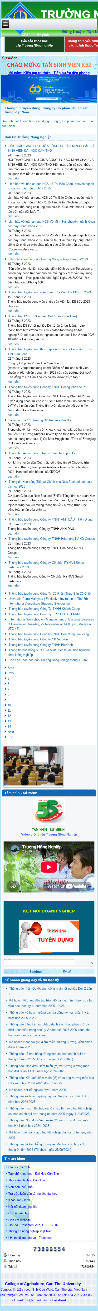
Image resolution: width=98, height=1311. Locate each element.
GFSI (45, 1225)
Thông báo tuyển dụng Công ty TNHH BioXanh (41, 645)
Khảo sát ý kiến (19, 1200)
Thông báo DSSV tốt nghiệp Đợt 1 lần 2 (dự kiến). (43, 316)
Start (11, 668)
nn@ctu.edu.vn (25, 1238)
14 (9, 726)
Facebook (45, 1238)
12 (9, 716)
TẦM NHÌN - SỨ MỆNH (48, 830)
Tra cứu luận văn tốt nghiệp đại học (32, 1193)
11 (9, 710)
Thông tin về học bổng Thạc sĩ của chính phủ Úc (42, 453)
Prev (11, 673)
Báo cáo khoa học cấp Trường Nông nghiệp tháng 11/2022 (49, 660)
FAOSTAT (12, 1225)
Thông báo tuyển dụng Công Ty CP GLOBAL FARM (44, 614)
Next (11, 732)
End (10, 737)
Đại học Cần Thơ (20, 1167)
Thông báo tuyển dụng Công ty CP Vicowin (38, 639)
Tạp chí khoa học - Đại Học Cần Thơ (33, 1173)
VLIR (54, 1225)
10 (9, 705)
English (43, 35)
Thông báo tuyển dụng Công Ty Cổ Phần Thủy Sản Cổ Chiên (50, 593)
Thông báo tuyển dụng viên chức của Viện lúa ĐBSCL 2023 (50, 292)
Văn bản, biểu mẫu (21, 1187)
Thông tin (14, 1231)
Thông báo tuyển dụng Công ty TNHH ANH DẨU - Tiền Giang (51, 519)
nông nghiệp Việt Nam (37, 1231)
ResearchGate (30, 1225)
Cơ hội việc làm (19, 1213)
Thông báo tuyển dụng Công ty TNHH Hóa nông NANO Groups (52, 538)
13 (9, 721)
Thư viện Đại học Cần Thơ (26, 1180)
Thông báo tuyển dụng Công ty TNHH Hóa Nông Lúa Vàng (49, 634)
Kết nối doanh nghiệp (22, 1206)
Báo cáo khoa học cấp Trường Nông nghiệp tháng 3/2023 (48, 259)
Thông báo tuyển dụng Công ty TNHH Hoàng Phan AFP (47, 387)
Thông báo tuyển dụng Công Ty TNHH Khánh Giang (44, 609)
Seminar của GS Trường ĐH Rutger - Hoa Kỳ (40, 420)
